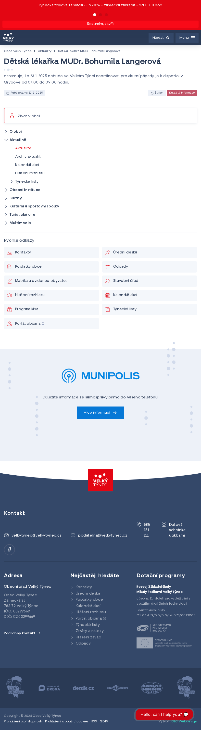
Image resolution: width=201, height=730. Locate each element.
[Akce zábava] (117, 688)
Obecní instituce (25, 190)
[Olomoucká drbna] (49, 688)
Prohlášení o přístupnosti (23, 721)
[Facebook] (9, 549)
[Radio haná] (152, 688)
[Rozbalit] (6, 132)
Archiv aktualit (28, 157)
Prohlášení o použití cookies (66, 721)
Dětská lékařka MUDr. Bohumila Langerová (89, 51)
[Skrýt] (6, 140)
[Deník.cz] (83, 688)
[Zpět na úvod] (8, 37)
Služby (16, 198)
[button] (94, 14)
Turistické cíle (22, 215)
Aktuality (45, 51)
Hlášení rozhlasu (30, 173)
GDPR (104, 721)
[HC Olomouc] (15, 688)
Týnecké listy (26, 182)
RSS (94, 721)
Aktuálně (18, 140)
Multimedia (20, 223)
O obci (16, 132)
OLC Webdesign (184, 721)
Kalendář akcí (27, 165)
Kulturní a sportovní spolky (34, 206)
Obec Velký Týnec (18, 51)
